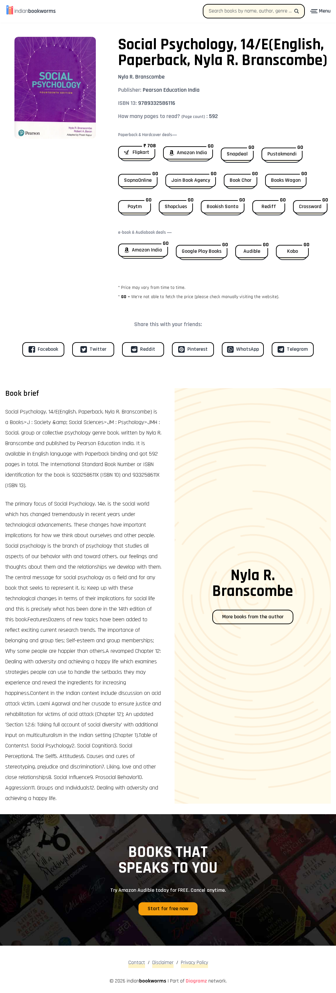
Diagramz (196, 981)
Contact (136, 962)
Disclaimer (163, 962)
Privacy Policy (194, 962)
